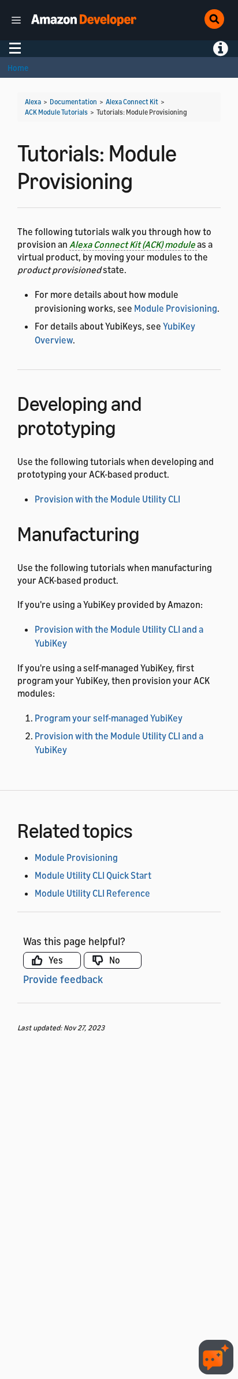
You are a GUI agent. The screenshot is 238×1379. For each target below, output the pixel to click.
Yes (56, 960)
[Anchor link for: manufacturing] (149, 532)
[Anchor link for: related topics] (143, 829)
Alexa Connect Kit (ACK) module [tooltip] (133, 244)
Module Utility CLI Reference (92, 893)
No (114, 960)
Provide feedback (63, 979)
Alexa (33, 101)
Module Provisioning (175, 308)
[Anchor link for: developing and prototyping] (126, 426)
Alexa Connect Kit (132, 101)
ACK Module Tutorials (56, 112)
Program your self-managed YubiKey (109, 718)
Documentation (73, 101)
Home (18, 68)
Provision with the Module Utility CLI (107, 499)
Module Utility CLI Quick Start (93, 875)
